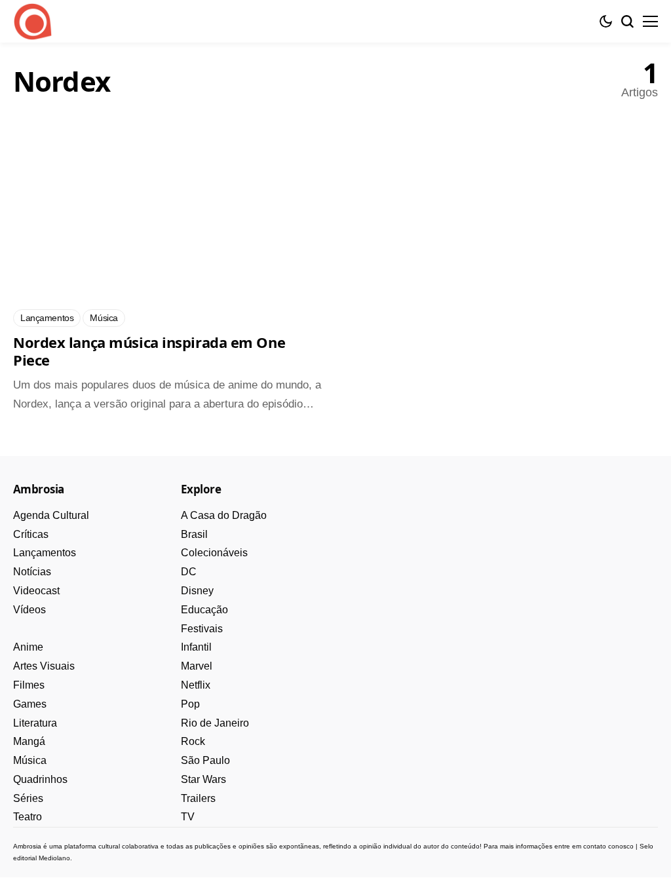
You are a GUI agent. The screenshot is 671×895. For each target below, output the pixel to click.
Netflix (195, 685)
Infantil (196, 647)
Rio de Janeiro (215, 723)
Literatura (35, 723)
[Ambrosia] (32, 21)
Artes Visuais (44, 666)
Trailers (198, 798)
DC (189, 571)
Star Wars (203, 779)
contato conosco (608, 846)
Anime (28, 647)
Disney (197, 590)
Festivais (202, 628)
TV (188, 816)
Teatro (27, 816)
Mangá (29, 741)
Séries (28, 798)
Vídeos (29, 609)
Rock (193, 741)
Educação (204, 609)
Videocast (36, 590)
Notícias (32, 571)
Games (30, 704)
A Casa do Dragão (224, 515)
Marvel (196, 666)
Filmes (29, 685)
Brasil (194, 534)
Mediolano (54, 858)
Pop (190, 704)
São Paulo (205, 760)
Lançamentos (44, 552)
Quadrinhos (40, 779)
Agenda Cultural (51, 515)
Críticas (30, 534)
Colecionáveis (214, 552)
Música (30, 760)
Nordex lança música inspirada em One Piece (149, 351)
